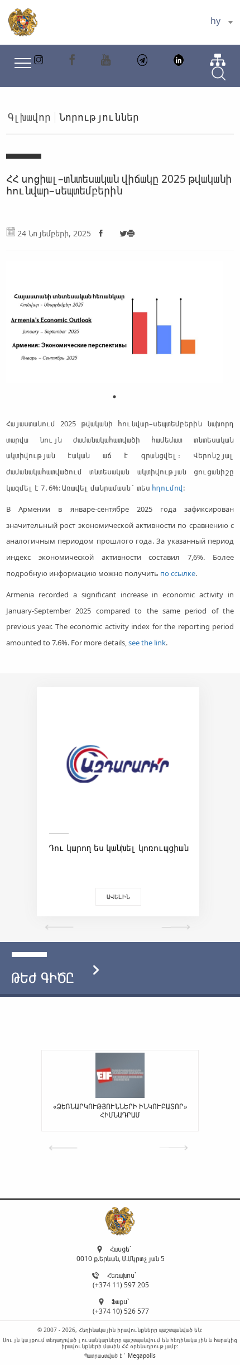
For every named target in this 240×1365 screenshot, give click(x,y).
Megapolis (142, 1355)
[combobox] (221, 22)
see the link (147, 643)
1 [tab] (114, 396)
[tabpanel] (114, 319)
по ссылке (177, 573)
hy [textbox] (215, 21)
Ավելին (158, 896)
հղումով (167, 488)
